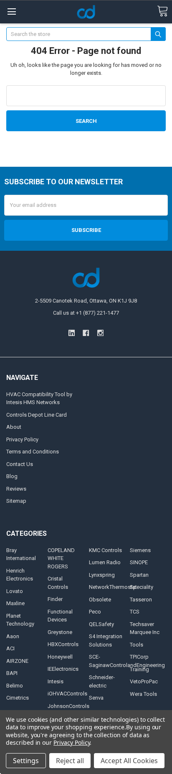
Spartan (139, 575)
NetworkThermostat (113, 587)
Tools (136, 645)
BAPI (12, 673)
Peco (95, 612)
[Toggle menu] (11, 11)
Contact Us (19, 464)
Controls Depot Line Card (36, 415)
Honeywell (60, 657)
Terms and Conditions (32, 451)
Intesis (55, 681)
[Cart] (162, 11)
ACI (10, 648)
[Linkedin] (72, 333)
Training (139, 669)
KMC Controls (105, 550)
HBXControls (63, 644)
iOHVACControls (67, 693)
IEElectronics (63, 669)
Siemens (140, 550)
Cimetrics (17, 698)
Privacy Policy (22, 439)
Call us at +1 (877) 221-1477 (86, 313)
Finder (55, 599)
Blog (12, 476)
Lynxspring (102, 575)
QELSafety (101, 624)
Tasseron (141, 599)
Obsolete (100, 599)
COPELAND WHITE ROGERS (61, 558)
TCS (134, 612)
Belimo (14, 685)
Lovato (14, 591)
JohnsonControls (68, 706)
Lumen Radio (105, 562)
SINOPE (139, 562)
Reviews (16, 489)
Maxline (15, 603)
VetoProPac (144, 681)
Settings (26, 760)
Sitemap (16, 501)
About (13, 427)
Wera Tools (143, 694)
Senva (96, 698)
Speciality (141, 587)
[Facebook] (86, 333)
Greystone (60, 632)
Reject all (70, 760)
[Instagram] (100, 333)
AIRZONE (17, 661)
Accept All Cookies (129, 760)
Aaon (12, 636)
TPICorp (139, 657)
